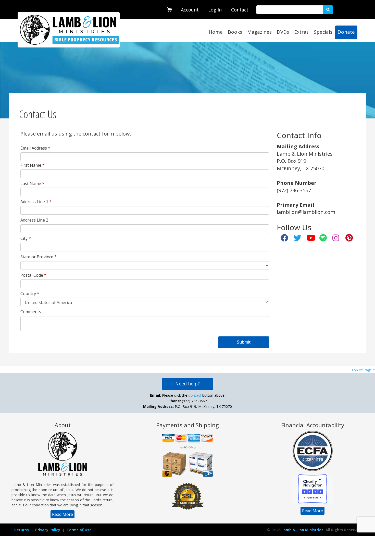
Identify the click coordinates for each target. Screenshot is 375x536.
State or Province (38, 257)
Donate (346, 32)
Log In (215, 10)
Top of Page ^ (363, 370)
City (25, 238)
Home (216, 32)
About (63, 425)
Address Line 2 (34, 220)
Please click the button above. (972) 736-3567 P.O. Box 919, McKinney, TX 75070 (187, 401)
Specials (323, 32)
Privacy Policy (47, 529)
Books (235, 32)
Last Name (32, 183)
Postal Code (33, 275)
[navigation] (189, 9)
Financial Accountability (312, 425)
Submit (244, 342)
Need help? (187, 384)
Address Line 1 (36, 201)
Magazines (259, 32)
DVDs (283, 32)
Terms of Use (79, 529)
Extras (301, 32)
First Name (32, 165)
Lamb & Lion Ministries (302, 529)
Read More (62, 514)
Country (29, 293)
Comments (30, 311)
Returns (21, 529)
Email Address (35, 148)
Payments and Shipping (187, 425)
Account (190, 10)
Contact (239, 10)
